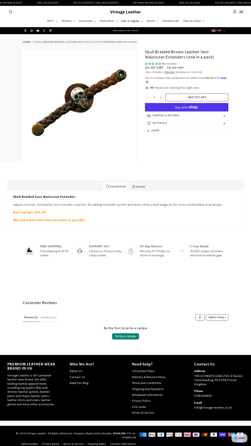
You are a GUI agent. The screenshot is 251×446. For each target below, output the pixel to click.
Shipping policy (96, 444)
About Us (76, 371)
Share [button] (155, 130)
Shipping (169, 72)
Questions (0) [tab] (49, 317)
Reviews (140, 186)
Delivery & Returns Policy (149, 377)
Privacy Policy (141, 401)
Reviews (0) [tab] (31, 317)
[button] (10, 12)
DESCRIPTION (117, 186)
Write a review (125, 336)
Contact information (123, 444)
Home (27, 42)
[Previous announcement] (86, 30)
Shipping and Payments (148, 389)
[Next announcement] (165, 30)
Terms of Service (143, 413)
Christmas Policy (143, 371)
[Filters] (200, 317)
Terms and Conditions (146, 383)
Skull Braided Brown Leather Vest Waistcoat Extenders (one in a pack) (85, 42)
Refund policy (29, 444)
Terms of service (73, 444)
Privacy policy (51, 444)
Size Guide (139, 407)
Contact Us (77, 377)
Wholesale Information (147, 395)
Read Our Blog (79, 383)
